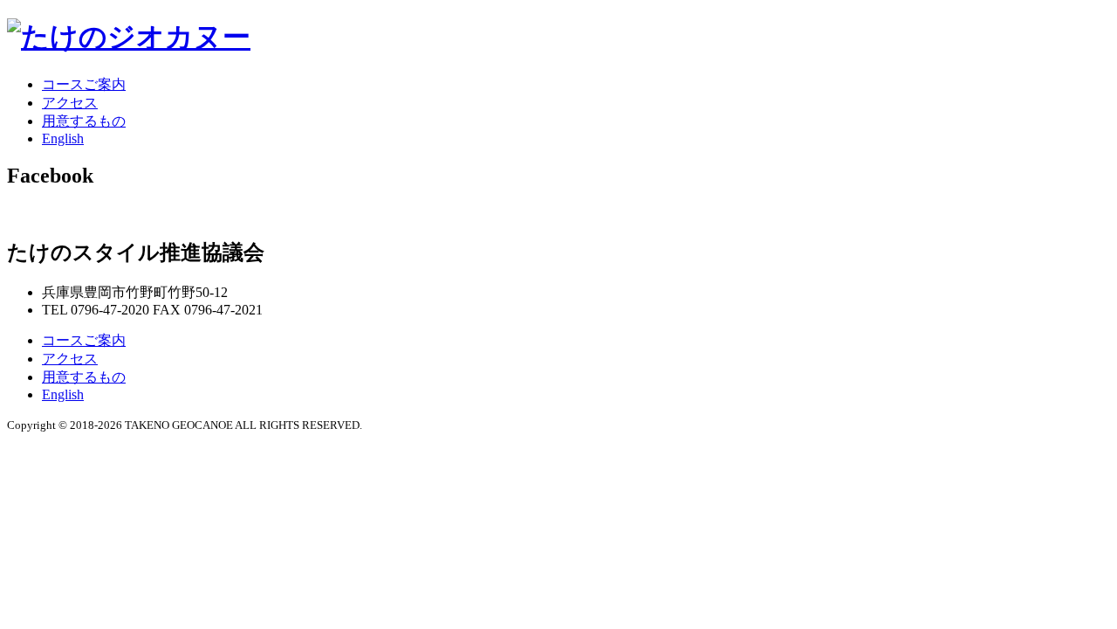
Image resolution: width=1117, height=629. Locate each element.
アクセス (70, 102)
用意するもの (84, 121)
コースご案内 (84, 84)
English (63, 138)
